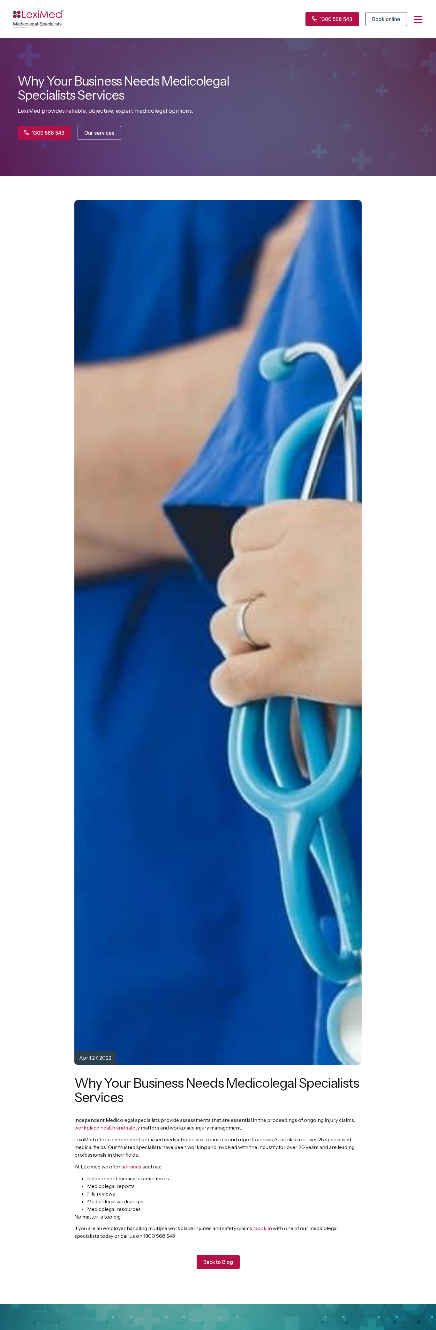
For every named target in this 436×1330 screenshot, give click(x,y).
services (131, 1166)
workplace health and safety (107, 1127)
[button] (218, 1262)
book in (263, 1228)
